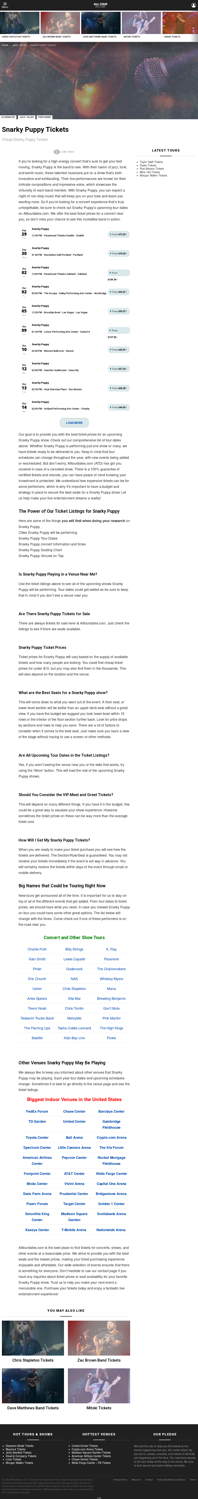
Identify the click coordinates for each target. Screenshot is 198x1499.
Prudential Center (74, 1193)
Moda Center (37, 1183)
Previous (2, 26)
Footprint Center (37, 1173)
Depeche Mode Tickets (19, 1446)
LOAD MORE (74, 423)
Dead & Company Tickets (21, 1456)
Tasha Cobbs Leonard (74, 1027)
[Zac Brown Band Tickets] (60, 23)
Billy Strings (74, 948)
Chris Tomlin (74, 1008)
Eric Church (37, 978)
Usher (37, 988)
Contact (149, 1480)
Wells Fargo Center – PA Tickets (91, 1463)
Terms (193, 1480)
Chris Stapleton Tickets (16, 37)
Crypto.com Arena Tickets (87, 1449)
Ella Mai (74, 998)
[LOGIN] (193, 5)
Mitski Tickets (132, 37)
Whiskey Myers (111, 978)
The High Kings (111, 1027)
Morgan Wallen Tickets (153, 175)
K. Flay (111, 948)
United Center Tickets (85, 1446)
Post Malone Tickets (152, 168)
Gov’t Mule (111, 1008)
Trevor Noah (37, 1008)
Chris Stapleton (74, 988)
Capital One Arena (111, 1183)
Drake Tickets (172, 37)
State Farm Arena (37, 1193)
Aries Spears (37, 998)
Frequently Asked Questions (171, 1480)
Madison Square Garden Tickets (91, 1452)
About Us (136, 1480)
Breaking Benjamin (111, 998)
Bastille (37, 1037)
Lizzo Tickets (13, 1459)
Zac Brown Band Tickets (57, 37)
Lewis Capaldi (74, 958)
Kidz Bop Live (74, 1037)
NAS (74, 978)
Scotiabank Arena (111, 1213)
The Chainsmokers (111, 968)
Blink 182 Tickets (150, 172)
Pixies (111, 1037)
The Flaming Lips (37, 1027)
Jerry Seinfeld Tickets (19, 1452)
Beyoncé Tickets (16, 1449)
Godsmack (74, 968)
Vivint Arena (74, 1183)
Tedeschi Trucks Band (37, 1017)
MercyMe (74, 1017)
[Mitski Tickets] (141, 23)
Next (196, 26)
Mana (111, 988)
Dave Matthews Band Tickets (99, 37)
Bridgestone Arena (111, 1193)
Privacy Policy (120, 1480)
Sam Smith (37, 958)
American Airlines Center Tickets (91, 1456)
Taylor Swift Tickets (151, 162)
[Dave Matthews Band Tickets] (101, 23)
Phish (37, 968)
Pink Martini (111, 1017)
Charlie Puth (37, 948)
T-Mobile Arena (73, 1229)
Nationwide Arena (110, 1229)
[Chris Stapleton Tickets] (19, 23)
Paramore (111, 958)
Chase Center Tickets (85, 1459)
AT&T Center (74, 1173)
